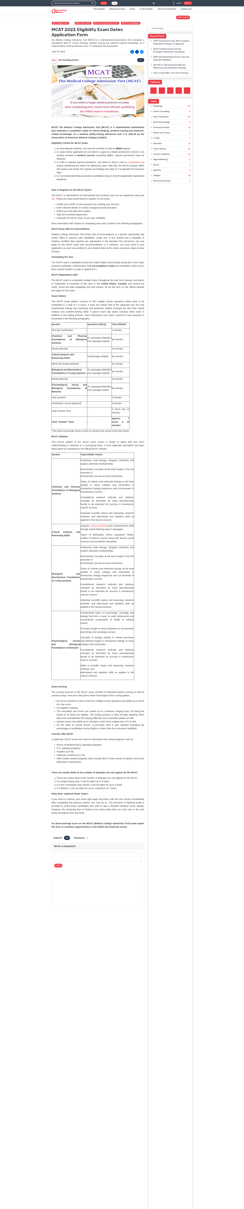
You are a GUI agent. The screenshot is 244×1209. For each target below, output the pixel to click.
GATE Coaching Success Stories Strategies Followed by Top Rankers (169, 50)
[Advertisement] (98, 891)
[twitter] (153, 3)
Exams (132, 9)
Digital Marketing (160, 159)
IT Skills (156, 138)
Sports (156, 165)
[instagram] (170, 90)
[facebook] (157, 3)
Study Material (146, 9)
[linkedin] (142, 52)
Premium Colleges (117, 9)
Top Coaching (99, 9)
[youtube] (179, 90)
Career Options (159, 149)
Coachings (157, 106)
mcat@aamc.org (135, 162)
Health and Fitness (161, 133)
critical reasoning (99, 526)
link (53, 199)
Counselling (186, 9)
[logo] (59, 10)
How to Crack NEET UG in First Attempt (170, 73)
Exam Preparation (161, 117)
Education (157, 143)
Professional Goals (161, 127)
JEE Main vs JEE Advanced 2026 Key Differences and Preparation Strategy (169, 66)
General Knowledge (161, 122)
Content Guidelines (161, 154)
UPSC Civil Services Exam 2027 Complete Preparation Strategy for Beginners (171, 42)
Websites (157, 170)
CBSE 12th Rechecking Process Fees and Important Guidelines (171, 58)
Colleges (157, 175)
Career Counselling (161, 111)
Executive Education (167, 9)
